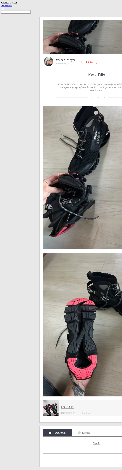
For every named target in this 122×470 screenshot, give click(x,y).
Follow (89, 62)
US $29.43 (67, 407)
